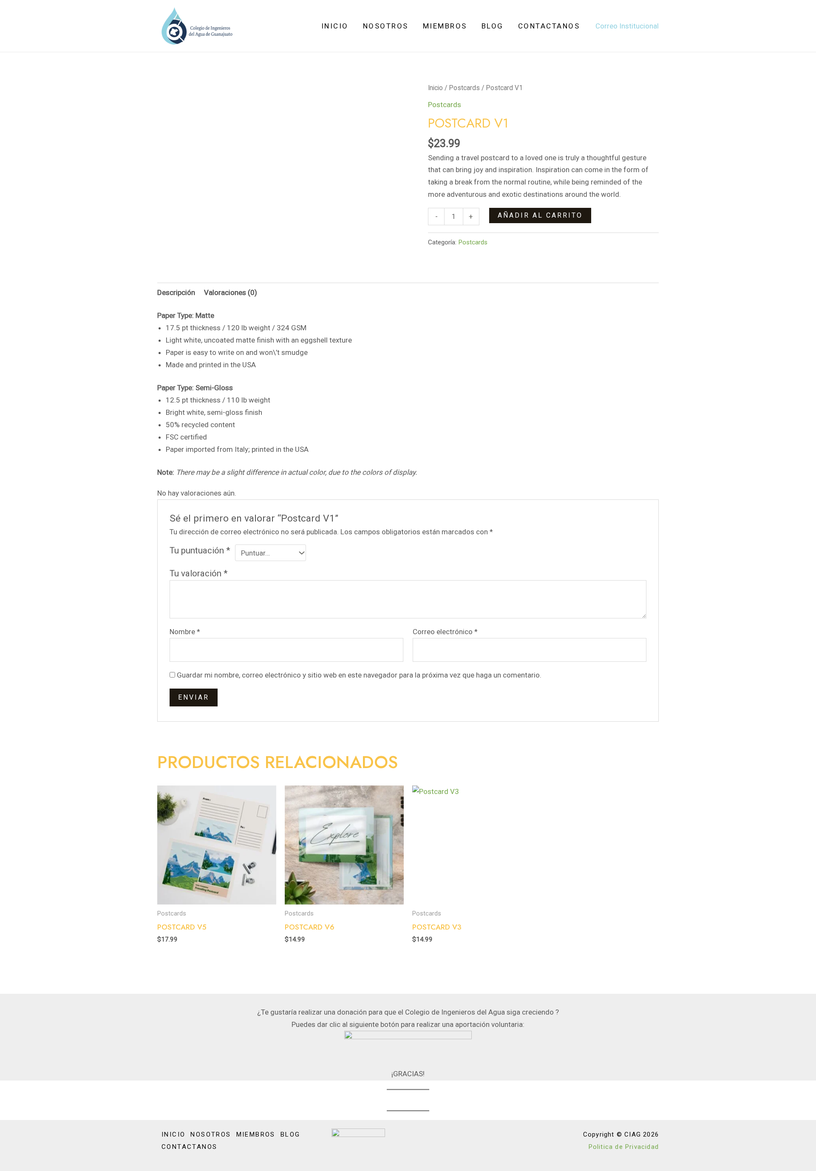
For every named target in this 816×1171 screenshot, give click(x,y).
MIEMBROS (445, 26)
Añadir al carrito (540, 215)
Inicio (435, 88)
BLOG (493, 26)
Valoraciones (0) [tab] (230, 292)
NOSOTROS (385, 26)
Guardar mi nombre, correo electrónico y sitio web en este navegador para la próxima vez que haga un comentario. (359, 675)
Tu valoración (199, 573)
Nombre (185, 631)
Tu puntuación (200, 550)
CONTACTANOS (549, 26)
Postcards (464, 88)
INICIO (334, 26)
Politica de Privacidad (624, 1147)
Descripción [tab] (176, 292)
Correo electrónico (445, 631)
